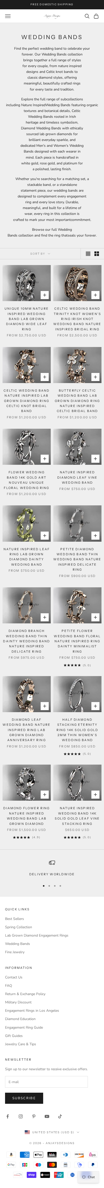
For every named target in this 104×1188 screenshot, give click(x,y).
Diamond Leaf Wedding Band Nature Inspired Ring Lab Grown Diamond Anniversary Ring (26, 730)
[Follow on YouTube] (46, 1116)
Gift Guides (14, 1035)
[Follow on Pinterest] (33, 1116)
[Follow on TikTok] (60, 1116)
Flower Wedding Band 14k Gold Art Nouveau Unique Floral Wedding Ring (26, 479)
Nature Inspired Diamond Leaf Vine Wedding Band (77, 477)
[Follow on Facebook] (7, 1116)
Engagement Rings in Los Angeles (32, 1010)
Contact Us (13, 977)
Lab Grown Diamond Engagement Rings (36, 935)
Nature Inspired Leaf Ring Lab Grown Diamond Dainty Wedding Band (27, 556)
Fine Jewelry (14, 952)
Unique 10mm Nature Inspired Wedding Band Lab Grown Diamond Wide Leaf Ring (27, 319)
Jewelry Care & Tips (20, 1044)
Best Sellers (14, 918)
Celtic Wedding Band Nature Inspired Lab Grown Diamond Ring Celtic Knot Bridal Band (26, 401)
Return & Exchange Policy (25, 994)
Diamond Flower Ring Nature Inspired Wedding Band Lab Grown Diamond (26, 815)
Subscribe (24, 1098)
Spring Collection (18, 927)
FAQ (8, 985)
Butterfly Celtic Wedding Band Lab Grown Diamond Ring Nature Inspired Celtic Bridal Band (77, 401)
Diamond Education (20, 1019)
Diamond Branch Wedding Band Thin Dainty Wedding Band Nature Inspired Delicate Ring (26, 641)
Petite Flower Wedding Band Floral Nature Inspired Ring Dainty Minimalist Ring (77, 641)
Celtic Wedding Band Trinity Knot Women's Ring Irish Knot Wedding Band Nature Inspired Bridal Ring (77, 319)
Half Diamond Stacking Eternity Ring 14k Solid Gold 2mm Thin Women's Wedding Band (77, 730)
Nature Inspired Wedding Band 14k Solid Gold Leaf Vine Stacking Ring (77, 815)
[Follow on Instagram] (20, 1116)
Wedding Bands (17, 943)
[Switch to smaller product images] (96, 253)
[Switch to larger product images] (88, 253)
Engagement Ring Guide (24, 1027)
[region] (52, 868)
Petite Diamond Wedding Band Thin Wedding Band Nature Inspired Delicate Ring (77, 559)
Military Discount (18, 1002)
